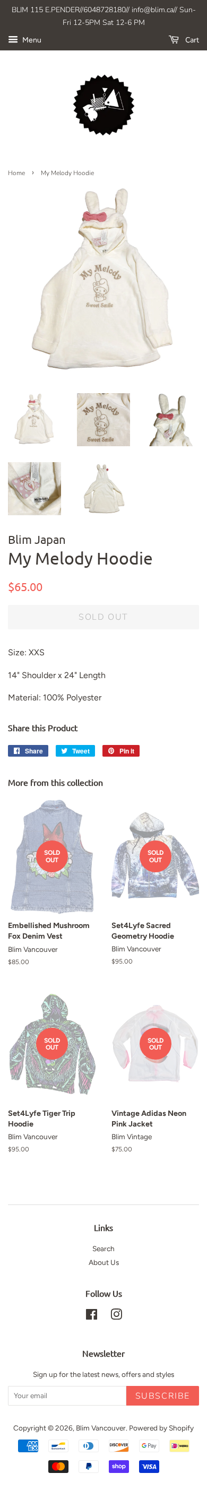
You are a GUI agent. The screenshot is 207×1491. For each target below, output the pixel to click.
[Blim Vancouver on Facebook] (91, 1316)
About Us (104, 1262)
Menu (31, 40)
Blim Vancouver (101, 1428)
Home (16, 173)
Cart (191, 40)
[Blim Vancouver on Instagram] (116, 1316)
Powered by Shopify (161, 1428)
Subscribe (162, 1396)
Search (103, 1248)
